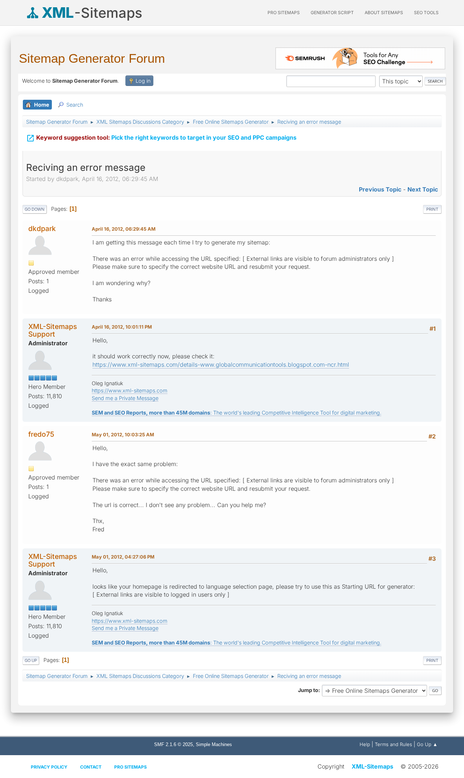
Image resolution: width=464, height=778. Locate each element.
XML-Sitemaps (372, 766)
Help (365, 744)
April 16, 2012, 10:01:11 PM (122, 327)
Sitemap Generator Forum (92, 58)
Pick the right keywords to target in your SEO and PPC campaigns (161, 138)
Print (432, 209)
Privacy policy (49, 767)
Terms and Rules (393, 744)
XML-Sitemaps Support (52, 330)
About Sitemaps (384, 12)
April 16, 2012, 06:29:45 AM (124, 229)
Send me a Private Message (125, 398)
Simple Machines (214, 744)
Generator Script (332, 12)
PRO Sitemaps (284, 12)
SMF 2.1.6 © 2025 (173, 744)
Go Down (35, 209)
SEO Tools (426, 12)
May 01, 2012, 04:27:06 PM (123, 557)
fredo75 (41, 434)
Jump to (308, 690)
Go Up (31, 660)
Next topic (422, 189)
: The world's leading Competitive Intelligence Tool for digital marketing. (236, 412)
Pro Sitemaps (130, 767)
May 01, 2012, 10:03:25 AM (123, 434)
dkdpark (42, 228)
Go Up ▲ (427, 744)
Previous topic (380, 189)
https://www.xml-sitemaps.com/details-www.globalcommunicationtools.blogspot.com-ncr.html (220, 364)
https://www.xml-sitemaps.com (129, 390)
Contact (91, 767)
